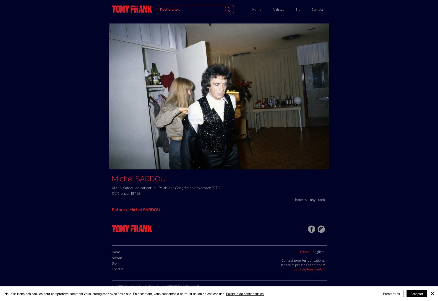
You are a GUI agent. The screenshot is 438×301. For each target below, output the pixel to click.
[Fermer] (432, 293)
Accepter (416, 293)
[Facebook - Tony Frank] (311, 229)
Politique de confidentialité (245, 293)
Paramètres (391, 293)
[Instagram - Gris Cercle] (321, 229)
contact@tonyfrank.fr (309, 269)
